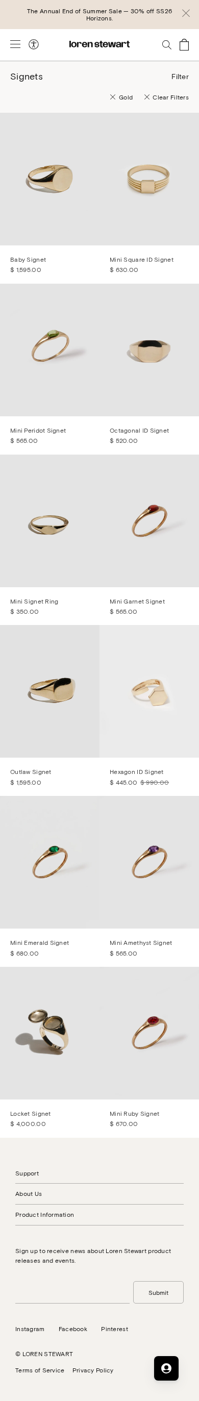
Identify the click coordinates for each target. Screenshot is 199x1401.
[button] (186, 15)
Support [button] (27, 1173)
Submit (158, 1292)
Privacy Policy (93, 1369)
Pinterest (114, 1328)
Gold (126, 97)
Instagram (30, 1328)
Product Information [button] (44, 1214)
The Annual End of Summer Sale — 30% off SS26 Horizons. (99, 14)
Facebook (73, 1328)
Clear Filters (171, 97)
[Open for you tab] (166, 1368)
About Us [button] (28, 1193)
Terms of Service (39, 1369)
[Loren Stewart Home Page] (99, 44)
